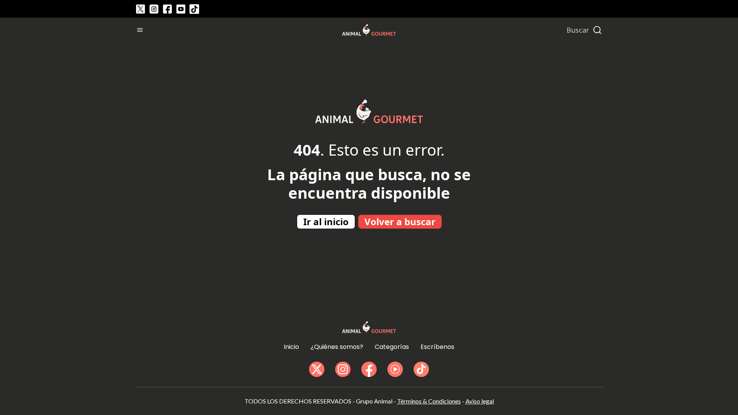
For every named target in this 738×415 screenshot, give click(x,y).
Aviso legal (479, 401)
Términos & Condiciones (429, 401)
